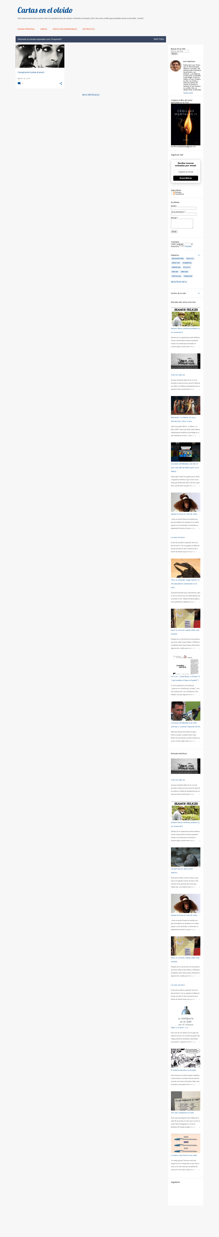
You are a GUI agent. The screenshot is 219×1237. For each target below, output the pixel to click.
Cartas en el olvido (45, 10)
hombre (187, 263)
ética (186, 267)
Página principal (26, 29)
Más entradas (90, 95)
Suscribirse (186, 178)
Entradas (178, 192)
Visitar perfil (188, 93)
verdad (176, 267)
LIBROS (43, 29)
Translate (188, 246)
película (176, 276)
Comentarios (179, 194)
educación (177, 258)
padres (188, 276)
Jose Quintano (189, 61)
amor (175, 263)
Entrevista (89, 29)
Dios (190, 258)
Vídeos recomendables (65, 29)
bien (174, 271)
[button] (60, 83)
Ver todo (158, 39)
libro (184, 271)
